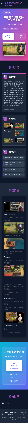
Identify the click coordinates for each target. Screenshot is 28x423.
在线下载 (9, 36)
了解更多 (20, 36)
